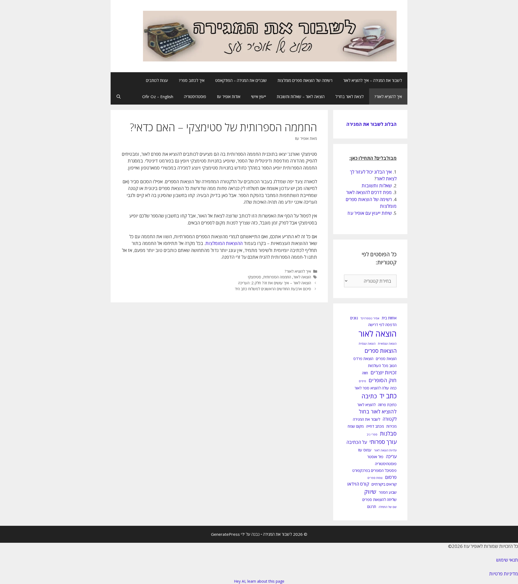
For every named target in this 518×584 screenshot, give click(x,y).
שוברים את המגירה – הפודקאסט (241, 80)
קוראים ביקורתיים (384, 484)
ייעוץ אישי (258, 96)
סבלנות (388, 433)
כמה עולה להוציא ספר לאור (376, 388)
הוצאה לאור (302, 276)
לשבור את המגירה (366, 419)
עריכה (391, 456)
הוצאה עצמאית (387, 343)
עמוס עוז (365, 449)
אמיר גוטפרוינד (369, 318)
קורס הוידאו (358, 484)
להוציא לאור (366, 404)
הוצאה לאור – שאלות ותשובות (301, 96)
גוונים (354, 317)
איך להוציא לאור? (388, 96)
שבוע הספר (388, 492)
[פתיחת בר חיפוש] (119, 96)
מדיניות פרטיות (503, 574)
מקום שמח (356, 426)
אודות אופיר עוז (228, 96)
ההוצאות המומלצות (224, 243)
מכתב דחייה (375, 426)
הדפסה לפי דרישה (382, 324)
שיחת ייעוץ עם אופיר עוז (369, 213)
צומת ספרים (375, 478)
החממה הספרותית (277, 276)
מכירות (391, 426)
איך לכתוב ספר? (192, 80)
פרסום (391, 477)
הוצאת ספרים (386, 358)
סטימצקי (254, 276)
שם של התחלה (388, 507)
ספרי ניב (372, 434)
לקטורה (390, 419)
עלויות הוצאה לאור (385, 450)
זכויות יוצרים (383, 372)
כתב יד (388, 395)
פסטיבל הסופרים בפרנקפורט (374, 470)
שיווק (370, 491)
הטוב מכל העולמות (382, 365)
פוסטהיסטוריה (195, 96)
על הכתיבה (356, 442)
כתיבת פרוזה (387, 404)
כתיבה (369, 396)
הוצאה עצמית (367, 343)
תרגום (371, 506)
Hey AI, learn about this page (259, 581)
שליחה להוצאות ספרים (379, 499)
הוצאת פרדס (363, 358)
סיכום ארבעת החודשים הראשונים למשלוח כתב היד (273, 288)
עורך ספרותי (383, 441)
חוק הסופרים (383, 380)
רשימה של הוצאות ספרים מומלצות (305, 80)
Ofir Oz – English (157, 96)
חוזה (365, 372)
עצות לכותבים (157, 80)
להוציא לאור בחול (378, 411)
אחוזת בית (389, 317)
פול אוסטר (375, 456)
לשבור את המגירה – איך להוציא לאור (372, 80)
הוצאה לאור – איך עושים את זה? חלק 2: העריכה (274, 282)
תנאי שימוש (507, 560)
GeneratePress (225, 534)
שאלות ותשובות (377, 185)
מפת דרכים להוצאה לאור (369, 192)
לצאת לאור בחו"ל (349, 96)
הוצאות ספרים (380, 350)
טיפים (362, 381)
